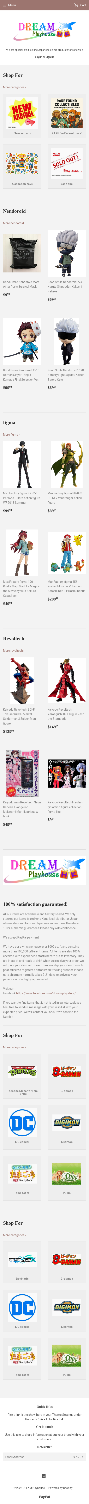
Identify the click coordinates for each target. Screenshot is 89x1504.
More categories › (14, 87)
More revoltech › (13, 650)
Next (83, 870)
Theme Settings (62, 1414)
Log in (38, 57)
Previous (5, 870)
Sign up (50, 57)
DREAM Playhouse (34, 1487)
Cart (83, 5)
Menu (12, 5)
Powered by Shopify (60, 1487)
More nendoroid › (14, 223)
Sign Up (78, 1457)
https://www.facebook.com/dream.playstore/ (46, 993)
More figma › (11, 434)
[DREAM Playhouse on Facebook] (43, 1476)
